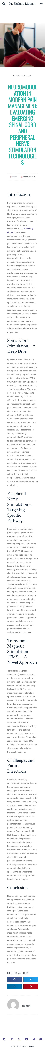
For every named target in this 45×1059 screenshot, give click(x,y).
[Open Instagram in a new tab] (19, 1039)
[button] (14, 979)
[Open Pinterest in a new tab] (33, 1039)
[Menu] (41, 4)
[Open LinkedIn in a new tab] (26, 1039)
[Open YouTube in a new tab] (41, 1039)
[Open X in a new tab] (11, 1039)
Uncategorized (22, 76)
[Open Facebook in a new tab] (4, 1039)
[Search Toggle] (3, 4)
